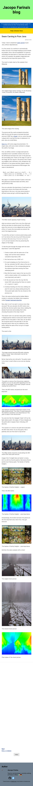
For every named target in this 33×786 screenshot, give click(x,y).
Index (16, 754)
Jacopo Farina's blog (16, 9)
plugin (15, 136)
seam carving (21, 43)
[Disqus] (16, 684)
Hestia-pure (13, 781)
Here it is (4, 144)
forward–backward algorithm (13, 300)
